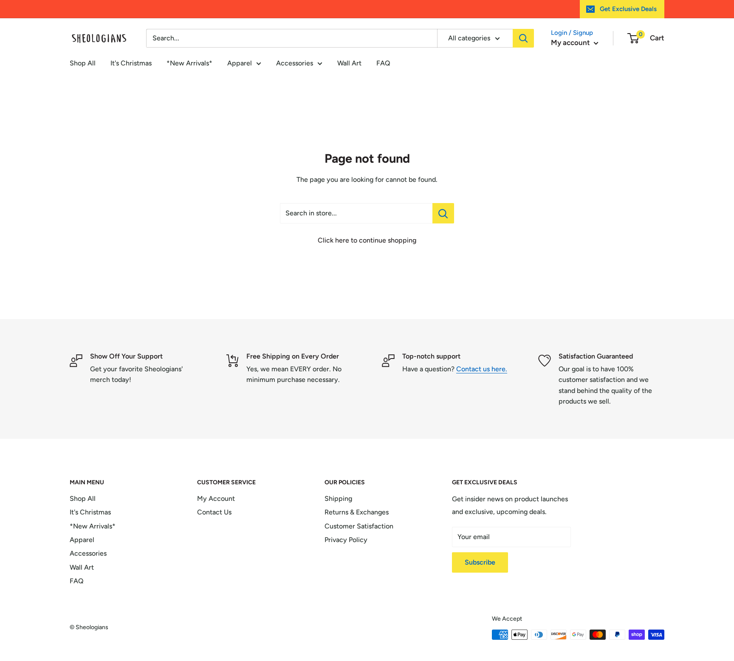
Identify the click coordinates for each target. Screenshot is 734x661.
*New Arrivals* (189, 63)
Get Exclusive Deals (628, 9)
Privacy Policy (346, 540)
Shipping (338, 498)
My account (571, 42)
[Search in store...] (443, 213)
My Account (216, 498)
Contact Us (214, 512)
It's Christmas (131, 63)
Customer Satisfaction (359, 526)
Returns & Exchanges (357, 512)
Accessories (294, 63)
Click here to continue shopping (367, 240)
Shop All (83, 63)
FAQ (383, 63)
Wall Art (349, 63)
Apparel (239, 63)
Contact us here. (481, 369)
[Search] (523, 38)
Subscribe (480, 562)
